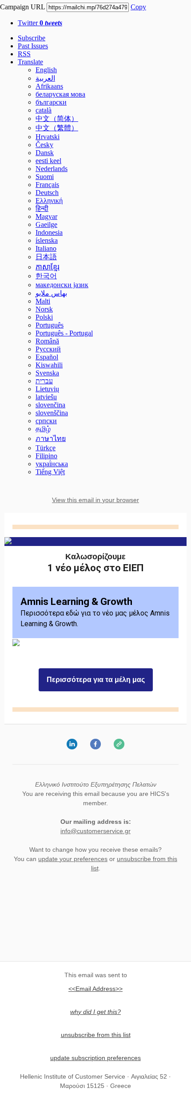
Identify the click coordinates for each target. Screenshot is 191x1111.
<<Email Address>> (95, 988)
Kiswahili (49, 365)
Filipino (46, 456)
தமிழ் (43, 429)
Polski (44, 317)
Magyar (46, 216)
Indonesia (49, 232)
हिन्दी (42, 208)
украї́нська (52, 464)
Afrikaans (49, 86)
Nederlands (52, 168)
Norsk (44, 309)
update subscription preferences (95, 1057)
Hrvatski (48, 136)
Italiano (46, 248)
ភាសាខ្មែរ (48, 267)
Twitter (40, 23)
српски (46, 421)
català (44, 110)
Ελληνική (49, 200)
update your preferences (72, 858)
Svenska (47, 373)
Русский (48, 349)
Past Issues (33, 46)
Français (47, 184)
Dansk (45, 152)
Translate (30, 62)
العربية (45, 78)
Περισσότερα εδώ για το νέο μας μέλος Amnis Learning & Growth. (95, 612)
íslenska (47, 240)
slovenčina (50, 405)
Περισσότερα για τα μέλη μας (96, 679)
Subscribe (31, 38)
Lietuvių (47, 389)
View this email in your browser (95, 499)
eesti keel (48, 160)
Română (47, 341)
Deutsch (47, 192)
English (46, 70)
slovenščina (52, 413)
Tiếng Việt (50, 472)
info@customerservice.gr (95, 830)
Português (50, 325)
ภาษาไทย (51, 438)
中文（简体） (57, 118)
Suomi (45, 176)
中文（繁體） (57, 128)
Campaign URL (22, 7)
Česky (44, 144)
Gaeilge (46, 224)
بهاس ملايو (51, 293)
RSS (24, 54)
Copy (138, 7)
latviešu (46, 397)
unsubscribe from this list (96, 1034)
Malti (43, 301)
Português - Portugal (64, 333)
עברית (44, 381)
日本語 (46, 257)
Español (47, 357)
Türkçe (46, 448)
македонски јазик (62, 284)
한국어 (46, 276)
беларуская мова (60, 94)
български (51, 102)
